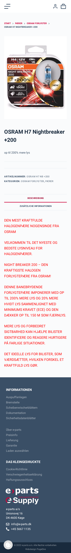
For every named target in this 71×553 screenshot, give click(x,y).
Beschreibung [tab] (35, 198)
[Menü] (7, 6)
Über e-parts (13, 429)
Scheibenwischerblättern (22, 407)
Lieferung (12, 440)
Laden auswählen (17, 450)
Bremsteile (12, 402)
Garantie (11, 445)
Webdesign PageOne (35, 549)
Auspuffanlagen (16, 397)
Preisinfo (11, 435)
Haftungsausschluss (19, 479)
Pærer (49, 181)
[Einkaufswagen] (62, 6)
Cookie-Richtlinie (16, 469)
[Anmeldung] (55, 6)
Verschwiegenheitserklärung (24, 474)
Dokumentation (16, 413)
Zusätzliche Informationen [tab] (36, 206)
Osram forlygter (32, 181)
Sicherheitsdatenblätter (21, 418)
